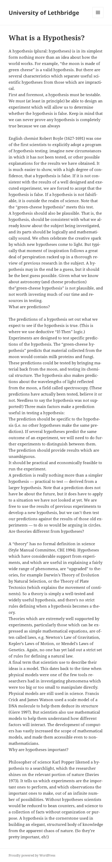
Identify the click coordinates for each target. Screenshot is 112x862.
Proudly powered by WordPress (32, 855)
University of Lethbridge (44, 12)
